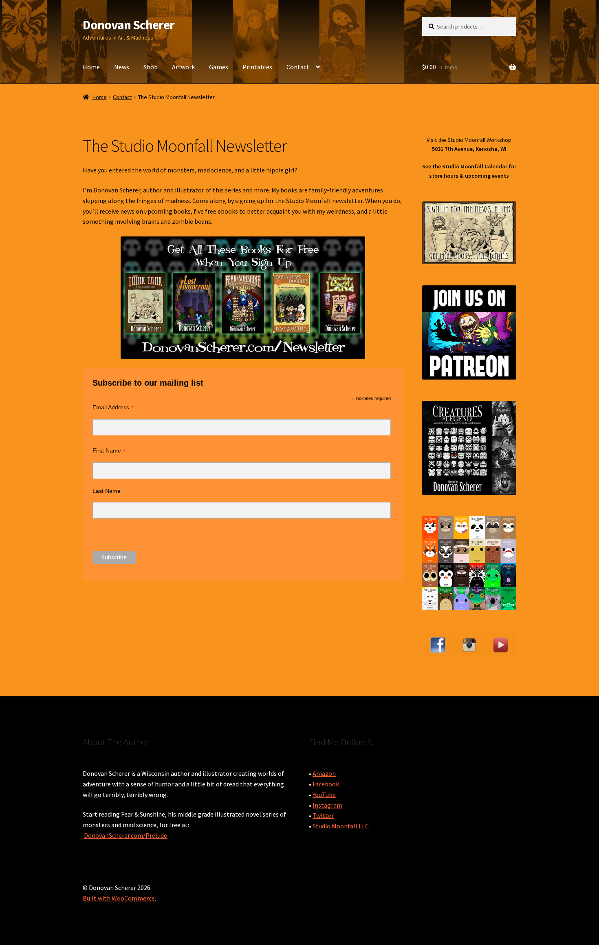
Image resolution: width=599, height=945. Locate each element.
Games (218, 67)
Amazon (324, 773)
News (121, 67)
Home (91, 67)
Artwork (183, 67)
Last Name (106, 491)
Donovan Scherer (128, 25)
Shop (150, 67)
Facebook (326, 784)
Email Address (113, 407)
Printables (257, 67)
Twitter (323, 815)
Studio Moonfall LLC (341, 826)
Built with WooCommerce (119, 898)
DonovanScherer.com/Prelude (125, 835)
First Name (109, 451)
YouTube (324, 794)
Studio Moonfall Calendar (474, 166)
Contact (297, 67)
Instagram (327, 805)
